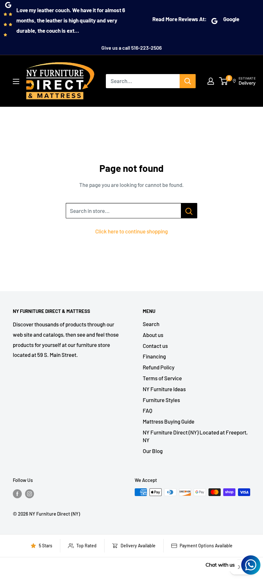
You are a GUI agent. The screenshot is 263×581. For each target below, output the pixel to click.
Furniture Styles (161, 400)
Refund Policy (158, 367)
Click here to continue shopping (131, 231)
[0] (224, 81)
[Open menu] (16, 81)
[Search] (188, 81)
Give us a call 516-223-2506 (131, 48)
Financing (154, 356)
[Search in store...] (189, 210)
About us (153, 335)
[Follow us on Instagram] (29, 493)
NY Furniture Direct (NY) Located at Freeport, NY (195, 436)
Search (151, 324)
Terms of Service (162, 378)
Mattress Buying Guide (168, 421)
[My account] (211, 81)
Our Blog (153, 451)
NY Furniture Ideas (164, 389)
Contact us (155, 345)
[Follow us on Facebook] (17, 493)
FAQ (147, 410)
